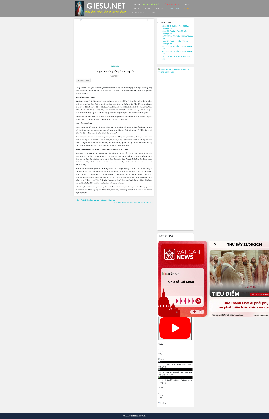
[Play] (175, 328)
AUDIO (186, 4)
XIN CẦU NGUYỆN (138, 12)
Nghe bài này (84, 80)
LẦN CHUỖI (135, 8)
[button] (175, 342)
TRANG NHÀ (135, 4)
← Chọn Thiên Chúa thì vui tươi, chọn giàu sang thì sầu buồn (95, 200)
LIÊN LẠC (151, 12)
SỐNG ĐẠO (160, 8)
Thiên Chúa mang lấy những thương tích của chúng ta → (133, 202)
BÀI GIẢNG (115, 66)
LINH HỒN (148, 8)
